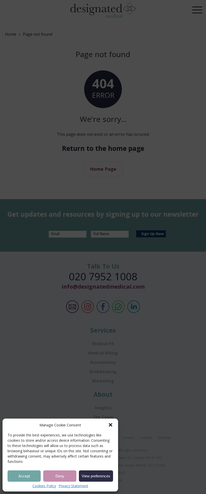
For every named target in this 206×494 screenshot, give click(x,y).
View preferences (96, 476)
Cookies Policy (44, 486)
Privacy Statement (73, 486)
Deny (60, 476)
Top (196, 462)
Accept (24, 476)
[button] (110, 424)
